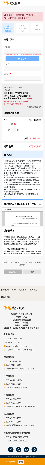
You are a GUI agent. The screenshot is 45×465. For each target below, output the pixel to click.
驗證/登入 (22, 58)
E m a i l (7, 74)
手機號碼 (7, 47)
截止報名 (13, 271)
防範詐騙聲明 (9, 461)
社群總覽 (33, 290)
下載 (39, 204)
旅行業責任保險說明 (9, 290)
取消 (32, 271)
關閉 (21, 461)
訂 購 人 (6, 64)
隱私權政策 (23, 290)
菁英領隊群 (5, 297)
